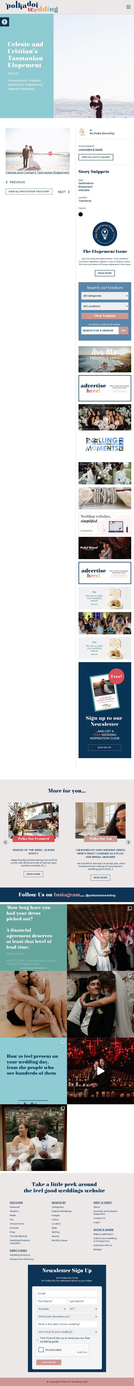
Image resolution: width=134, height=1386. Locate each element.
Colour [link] (55, 1219)
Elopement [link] (86, 186)
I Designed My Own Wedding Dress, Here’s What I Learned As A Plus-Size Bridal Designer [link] (100, 853)
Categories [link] (58, 1207)
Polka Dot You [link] (101, 839)
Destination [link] (86, 183)
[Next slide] (128, 842)
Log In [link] (97, 1222)
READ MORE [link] (105, 273)
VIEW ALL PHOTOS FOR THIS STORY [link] (29, 191)
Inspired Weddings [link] (21, 88)
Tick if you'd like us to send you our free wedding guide (65, 1339)
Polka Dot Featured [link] (33, 839)
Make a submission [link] (103, 1234)
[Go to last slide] (5, 842)
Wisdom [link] (14, 1211)
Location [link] (56, 1223)
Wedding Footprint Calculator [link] (20, 1241)
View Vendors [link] (105, 316)
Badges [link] (98, 1249)
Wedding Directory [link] (20, 1255)
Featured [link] (15, 1207)
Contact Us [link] (99, 1218)
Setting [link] (55, 1232)
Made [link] (13, 1215)
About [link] (97, 1207)
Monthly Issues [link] (59, 1240)
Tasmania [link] (85, 200)
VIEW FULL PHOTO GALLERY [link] (96, 157)
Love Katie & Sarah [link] (91, 149)
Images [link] (56, 1215)
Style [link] (54, 1228)
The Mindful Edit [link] (18, 1236)
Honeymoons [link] (18, 80)
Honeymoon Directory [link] (22, 1259)
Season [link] (55, 1236)
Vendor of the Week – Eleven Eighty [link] (33, 851)
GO (123, 330)
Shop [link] (12, 1232)
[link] (4, 21)
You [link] (12, 1219)
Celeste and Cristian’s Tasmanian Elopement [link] (37, 172)
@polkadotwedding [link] (100, 895)
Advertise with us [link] (103, 1245)
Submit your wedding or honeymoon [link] (105, 1239)
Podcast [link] (14, 1228)
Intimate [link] (84, 190)
